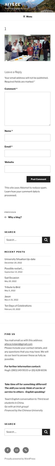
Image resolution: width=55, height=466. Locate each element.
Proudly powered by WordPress (20, 458)
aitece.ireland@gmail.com (18, 344)
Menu (29, 16)
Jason (8, 296)
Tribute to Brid (12, 287)
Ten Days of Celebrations (18, 305)
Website (9, 162)
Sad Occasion (12, 277)
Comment (11, 88)
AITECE (13, 4)
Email (8, 146)
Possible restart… (14, 268)
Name (9, 131)
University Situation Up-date (20, 259)
